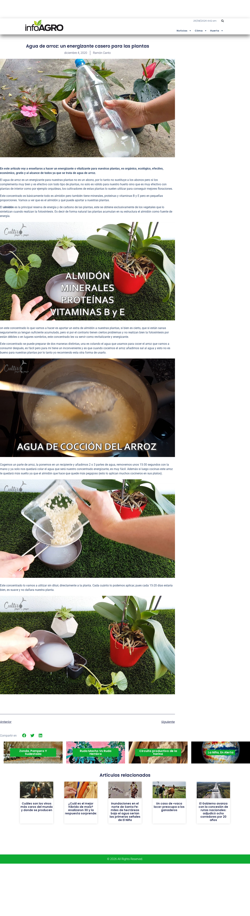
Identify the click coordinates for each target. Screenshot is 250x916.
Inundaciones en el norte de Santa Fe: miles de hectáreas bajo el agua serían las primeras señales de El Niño (125, 812)
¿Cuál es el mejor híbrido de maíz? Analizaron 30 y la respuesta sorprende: (81, 808)
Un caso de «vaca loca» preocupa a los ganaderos (169, 807)
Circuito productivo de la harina (158, 752)
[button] (222, 20)
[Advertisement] (222, 70)
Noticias (182, 30)
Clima (199, 30)
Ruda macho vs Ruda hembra (95, 752)
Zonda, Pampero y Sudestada (33, 752)
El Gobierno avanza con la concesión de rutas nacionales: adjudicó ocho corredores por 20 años (213, 812)
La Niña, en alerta (220, 752)
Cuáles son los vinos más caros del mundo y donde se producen (36, 807)
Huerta (214, 30)
